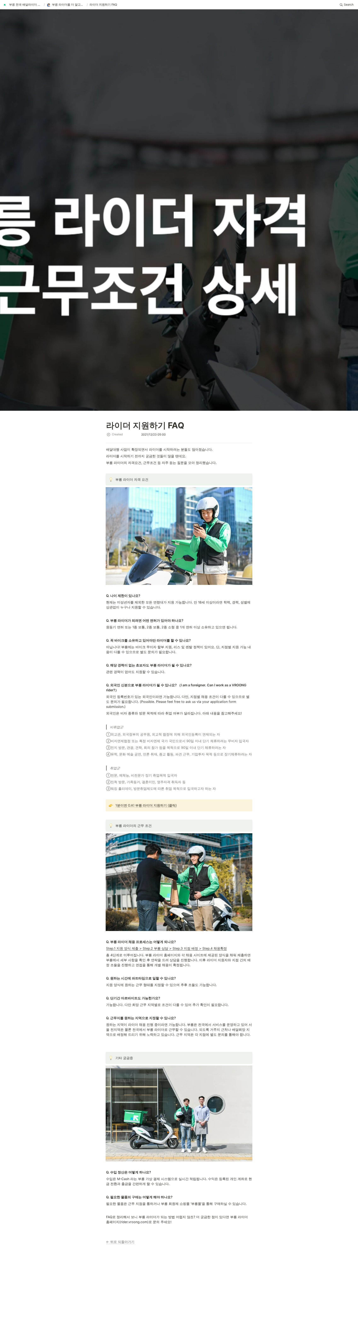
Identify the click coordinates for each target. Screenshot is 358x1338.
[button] (23, 4)
